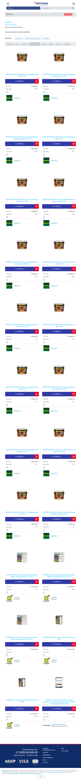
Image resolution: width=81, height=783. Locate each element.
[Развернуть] (40, 39)
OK (40, 776)
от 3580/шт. (19, 331)
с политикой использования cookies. (58, 772)
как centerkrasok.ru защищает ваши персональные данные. (25, 773)
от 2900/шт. (56, 582)
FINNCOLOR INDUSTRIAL (58, 724)
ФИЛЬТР (9, 14)
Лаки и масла (10, 25)
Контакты (45, 762)
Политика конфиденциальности (49, 749)
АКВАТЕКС (17, 98)
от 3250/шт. (19, 709)
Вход (62, 748)
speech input (70, 8)
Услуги (45, 760)
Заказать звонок (19, 755)
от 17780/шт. (57, 709)
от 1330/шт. (19, 81)
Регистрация (64, 751)
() (27, 752)
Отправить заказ (32, 755)
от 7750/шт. (56, 644)
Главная (8, 22)
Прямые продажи (48, 757)
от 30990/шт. (20, 582)
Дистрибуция (46, 755)
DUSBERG (17, 597)
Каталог (10, 8)
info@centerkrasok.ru (30, 749)
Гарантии (45, 752)
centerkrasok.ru (6, 770)
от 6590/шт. (19, 644)
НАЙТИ (72, 8)
